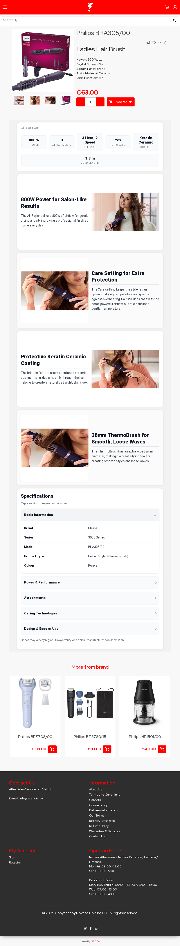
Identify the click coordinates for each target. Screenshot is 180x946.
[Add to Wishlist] (54, 683)
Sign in (13, 857)
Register (15, 862)
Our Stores (96, 815)
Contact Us (97, 836)
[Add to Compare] (54, 692)
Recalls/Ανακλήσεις (102, 821)
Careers (95, 800)
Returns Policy (99, 826)
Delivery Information (103, 810)
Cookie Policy (98, 805)
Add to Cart (123, 102)
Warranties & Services (104, 831)
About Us (95, 789)
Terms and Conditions (104, 795)
